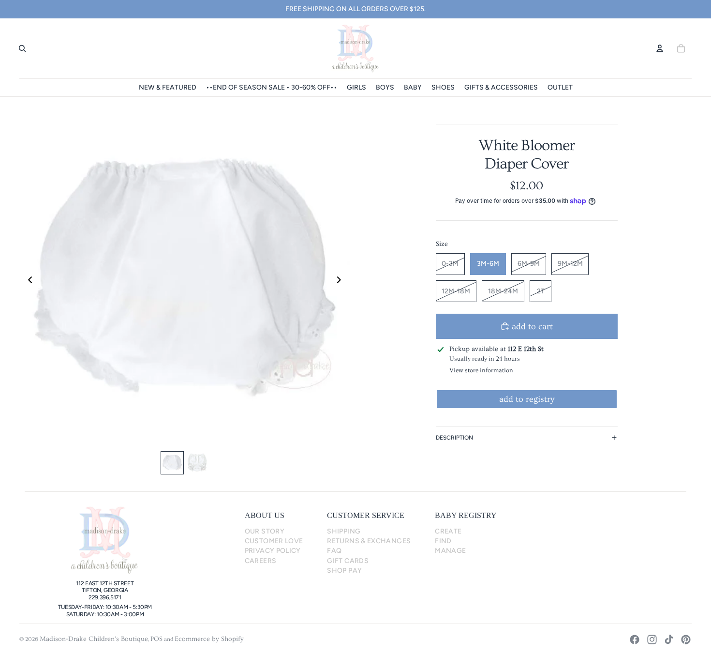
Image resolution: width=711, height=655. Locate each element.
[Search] (22, 48)
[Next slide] (342, 281)
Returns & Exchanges (369, 541)
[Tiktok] (669, 639)
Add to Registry (526, 399)
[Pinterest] (686, 639)
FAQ (334, 551)
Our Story (264, 531)
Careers (261, 561)
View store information (481, 370)
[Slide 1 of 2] (172, 462)
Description (454, 437)
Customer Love (274, 541)
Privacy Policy (273, 551)
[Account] (659, 48)
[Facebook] (634, 639)
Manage (450, 551)
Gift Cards (348, 561)
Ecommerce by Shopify (209, 639)
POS (156, 639)
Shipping (343, 531)
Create (448, 531)
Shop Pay (344, 570)
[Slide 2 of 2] (197, 462)
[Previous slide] (27, 281)
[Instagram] (652, 639)
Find (443, 541)
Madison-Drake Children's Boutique (94, 639)
